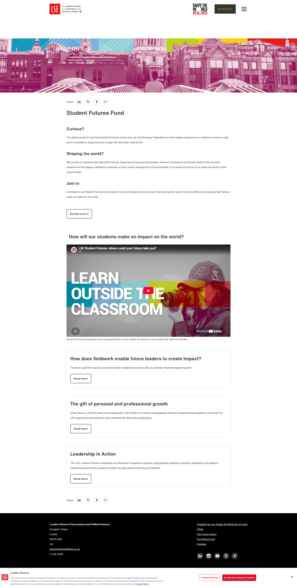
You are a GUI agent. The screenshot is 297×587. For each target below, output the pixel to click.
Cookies (201, 544)
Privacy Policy (141, 584)
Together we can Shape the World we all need (222, 524)
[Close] (292, 577)
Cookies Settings (209, 577)
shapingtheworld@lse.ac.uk (65, 549)
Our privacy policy (207, 534)
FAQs (200, 529)
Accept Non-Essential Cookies (239, 577)
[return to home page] (65, 9)
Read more (81, 378)
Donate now (78, 214)
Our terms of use (206, 539)
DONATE (225, 8)
